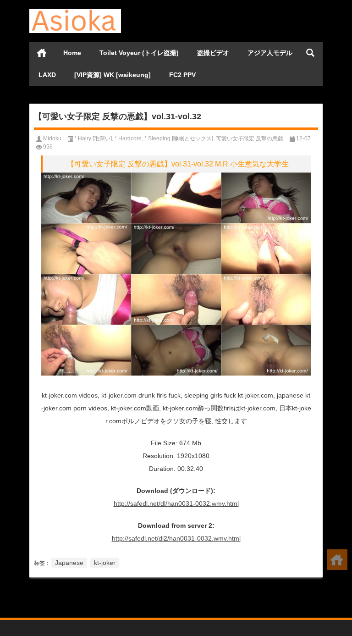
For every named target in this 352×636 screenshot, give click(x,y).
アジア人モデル (270, 52)
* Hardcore (128, 138)
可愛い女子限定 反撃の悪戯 (249, 138)
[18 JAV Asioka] (75, 12)
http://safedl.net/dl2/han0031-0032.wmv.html (176, 538)
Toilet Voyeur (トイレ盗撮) (139, 52)
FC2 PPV (182, 74)
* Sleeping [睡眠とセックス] (178, 138)
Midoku (52, 138)
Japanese (69, 562)
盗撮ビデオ (213, 52)
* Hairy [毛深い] (93, 138)
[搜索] (310, 53)
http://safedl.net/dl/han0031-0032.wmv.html (176, 503)
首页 (41, 53)
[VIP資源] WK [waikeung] (112, 74)
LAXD (47, 74)
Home (72, 52)
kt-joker (105, 562)
